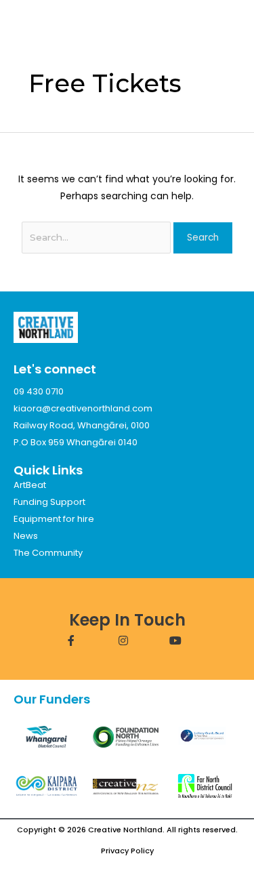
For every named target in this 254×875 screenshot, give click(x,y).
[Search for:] (97, 237)
